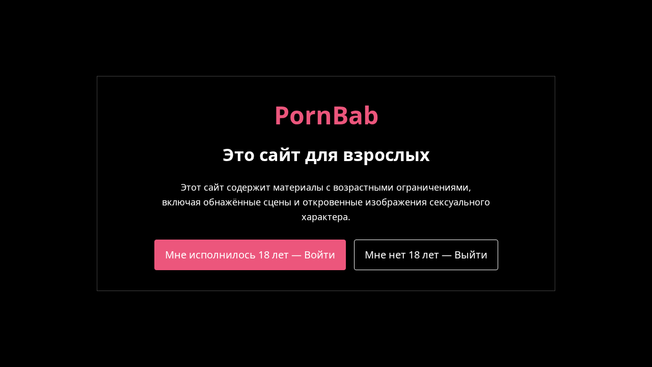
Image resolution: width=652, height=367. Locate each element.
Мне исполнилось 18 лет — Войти (250, 254)
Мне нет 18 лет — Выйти (426, 254)
